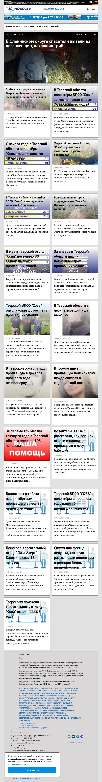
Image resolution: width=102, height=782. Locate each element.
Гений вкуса (37, 701)
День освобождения (59, 708)
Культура (58, 691)
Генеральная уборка (50, 711)
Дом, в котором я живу (41, 703)
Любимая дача (25, 706)
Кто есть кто (76, 718)
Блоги (66, 718)
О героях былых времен (29, 713)
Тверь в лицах (66, 701)
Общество (49, 688)
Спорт (39, 691)
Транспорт (67, 691)
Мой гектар (47, 691)
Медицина (23, 693)
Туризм (32, 691)
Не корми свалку (51, 701)
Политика (23, 696)
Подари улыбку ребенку (62, 706)
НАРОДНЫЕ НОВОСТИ (35, 688)
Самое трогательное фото (30, 711)
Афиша (51, 698)
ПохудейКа (61, 713)
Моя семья (45, 718)
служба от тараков (26, 725)
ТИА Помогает (57, 718)
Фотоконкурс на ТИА (59, 715)
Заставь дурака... (42, 708)
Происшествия (71, 688)
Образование (51, 696)
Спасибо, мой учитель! (66, 698)
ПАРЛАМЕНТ (67, 703)
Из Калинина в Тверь (42, 706)
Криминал (23, 691)
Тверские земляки (37, 696)
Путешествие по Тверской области (34, 715)
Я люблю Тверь (67, 711)
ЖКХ (75, 691)
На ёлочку (57, 703)
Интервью (59, 688)
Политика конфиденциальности (25, 779)
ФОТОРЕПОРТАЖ (40, 698)
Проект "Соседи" (48, 713)
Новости (22, 688)
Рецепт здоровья (26, 708)
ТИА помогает (35, 693)
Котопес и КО (24, 703)
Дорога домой (25, 701)
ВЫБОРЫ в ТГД (64, 696)
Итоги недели (59, 693)
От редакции (24, 720)
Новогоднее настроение (29, 718)
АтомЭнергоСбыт (26, 698)
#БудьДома (47, 693)
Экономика (71, 693)
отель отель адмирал (27, 723)
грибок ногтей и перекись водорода (33, 728)
